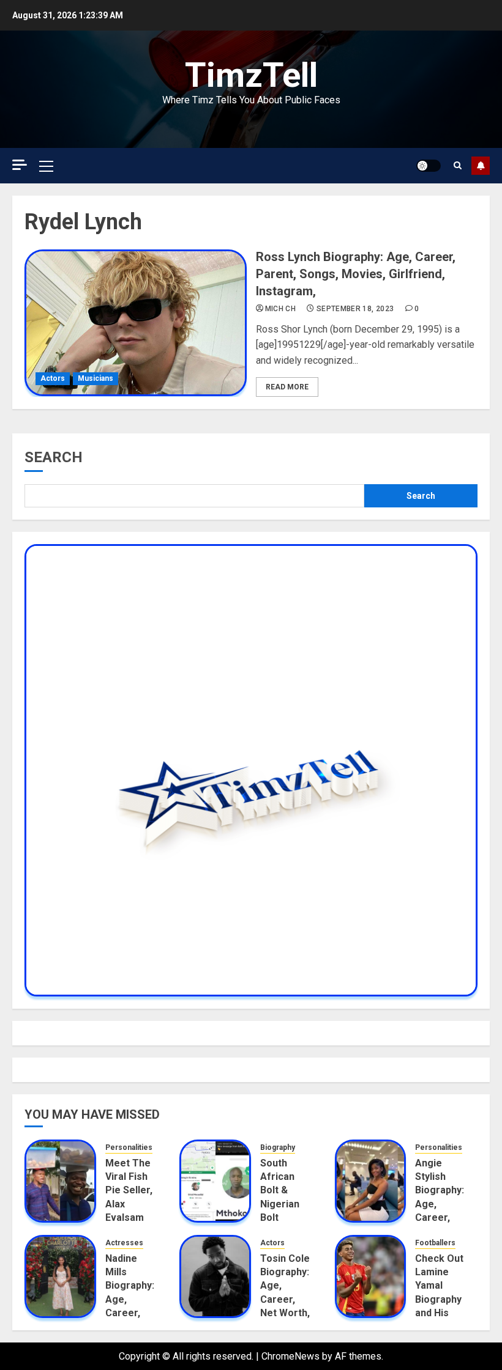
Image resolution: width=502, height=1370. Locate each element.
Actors (52, 378)
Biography (277, 1147)
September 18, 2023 (355, 308)
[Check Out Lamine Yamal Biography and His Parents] (371, 1276)
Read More (287, 387)
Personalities (128, 1147)
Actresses (124, 1243)
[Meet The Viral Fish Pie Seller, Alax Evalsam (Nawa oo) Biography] (60, 1181)
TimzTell (251, 75)
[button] (46, 165)
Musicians (95, 378)
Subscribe (480, 166)
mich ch (280, 308)
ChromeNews (290, 1356)
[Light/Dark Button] (428, 166)
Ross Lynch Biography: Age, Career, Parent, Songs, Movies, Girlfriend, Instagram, (355, 273)
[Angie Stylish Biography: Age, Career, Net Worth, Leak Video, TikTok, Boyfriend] (371, 1181)
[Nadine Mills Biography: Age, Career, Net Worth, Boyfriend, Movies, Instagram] (60, 1276)
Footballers (435, 1243)
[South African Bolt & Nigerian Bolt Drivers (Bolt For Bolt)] (215, 1181)
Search (53, 457)
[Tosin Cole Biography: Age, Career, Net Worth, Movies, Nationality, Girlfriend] (215, 1276)
